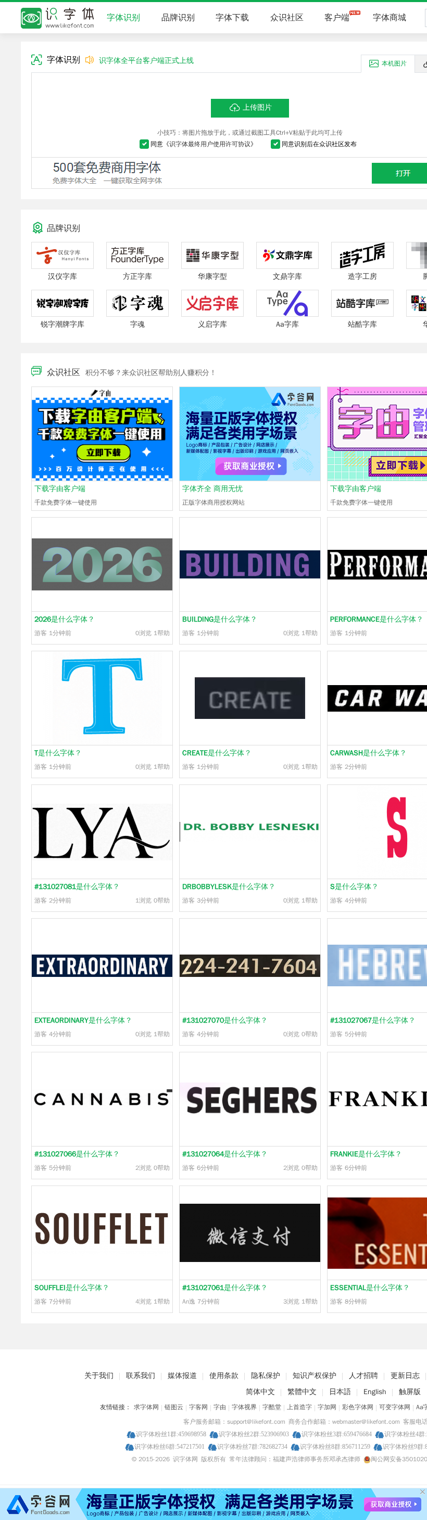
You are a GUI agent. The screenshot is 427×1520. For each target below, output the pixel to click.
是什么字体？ (64, 619)
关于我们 (99, 1375)
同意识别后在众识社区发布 (319, 144)
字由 (220, 1407)
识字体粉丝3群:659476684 (337, 1434)
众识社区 (287, 17)
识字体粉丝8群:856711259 (335, 1446)
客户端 (336, 17)
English (374, 1391)
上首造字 (299, 1407)
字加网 (327, 1407)
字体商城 (389, 17)
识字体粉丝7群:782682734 (252, 1446)
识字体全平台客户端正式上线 (146, 60)
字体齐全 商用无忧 (212, 488)
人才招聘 (363, 1375)
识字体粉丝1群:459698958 (171, 1434)
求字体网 (146, 1407)
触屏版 (410, 1391)
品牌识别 (178, 17)
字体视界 (244, 1407)
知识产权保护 (314, 1375)
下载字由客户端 (59, 488)
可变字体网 (394, 1407)
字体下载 (232, 17)
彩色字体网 (357, 1407)
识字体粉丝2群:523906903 (254, 1434)
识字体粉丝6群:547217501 (169, 1446)
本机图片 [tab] (394, 63)
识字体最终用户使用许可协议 (209, 144)
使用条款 (223, 1375)
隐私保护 (265, 1375)
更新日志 (405, 1375)
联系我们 (140, 1375)
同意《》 (203, 144)
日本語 (340, 1391)
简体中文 (260, 1391)
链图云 (174, 1407)
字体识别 (123, 17)
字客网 (198, 1407)
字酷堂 (271, 1407)
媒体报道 (182, 1375)
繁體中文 (302, 1391)
